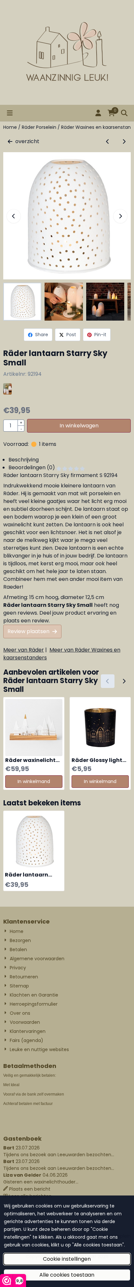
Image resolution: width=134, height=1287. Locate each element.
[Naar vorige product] (107, 141)
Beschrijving (23, 459)
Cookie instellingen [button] (67, 1259)
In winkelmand (34, 781)
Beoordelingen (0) (32, 467)
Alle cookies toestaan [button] (66, 1275)
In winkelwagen (79, 425)
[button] (9, 113)
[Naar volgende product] (124, 141)
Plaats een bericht (29, 1189)
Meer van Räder (23, 650)
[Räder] (7, 393)
